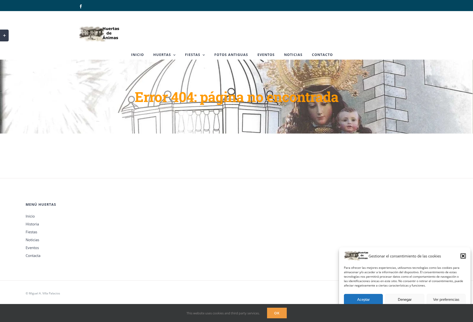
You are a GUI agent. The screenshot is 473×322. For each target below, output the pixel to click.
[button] (463, 256)
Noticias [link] (32, 239)
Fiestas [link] (31, 231)
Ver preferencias (446, 299)
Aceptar (363, 299)
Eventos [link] (32, 247)
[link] (81, 6)
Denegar (405, 299)
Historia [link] (32, 223)
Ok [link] (277, 313)
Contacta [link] (33, 255)
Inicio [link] (30, 216)
